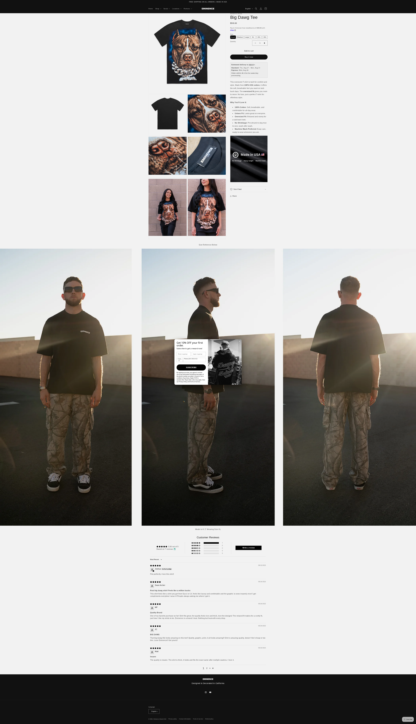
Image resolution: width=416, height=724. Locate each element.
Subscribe (191, 367)
